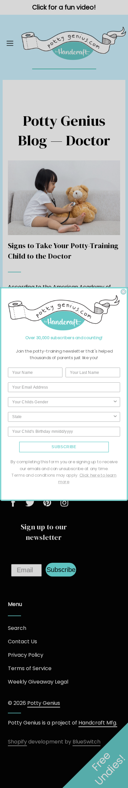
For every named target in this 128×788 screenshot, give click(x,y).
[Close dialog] (123, 291)
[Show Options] (115, 402)
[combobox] (62, 402)
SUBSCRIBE (64, 447)
